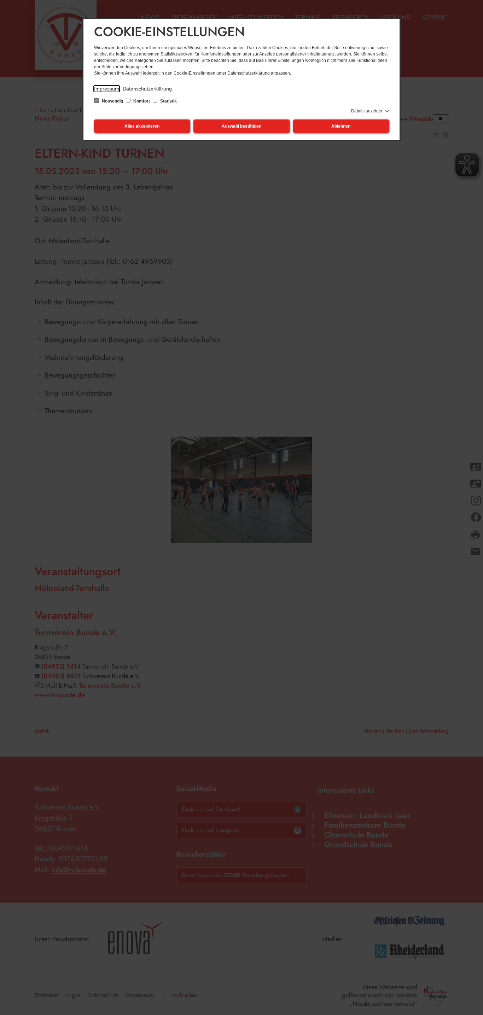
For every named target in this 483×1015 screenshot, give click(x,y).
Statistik (168, 101)
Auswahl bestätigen (241, 126)
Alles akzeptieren (141, 126)
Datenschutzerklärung (147, 89)
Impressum (106, 89)
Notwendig (112, 101)
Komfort (141, 101)
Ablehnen (340, 126)
